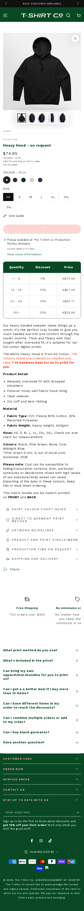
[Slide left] (6, 3)
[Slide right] (77, 3)
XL (53, 197)
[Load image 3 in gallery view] (42, 117)
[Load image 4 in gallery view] (52, 117)
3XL (9, 207)
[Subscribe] (78, 812)
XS (8, 197)
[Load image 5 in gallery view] (62, 117)
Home (6, 131)
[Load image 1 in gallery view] (21, 117)
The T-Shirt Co (24, 880)
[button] (68, 15)
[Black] (6, 180)
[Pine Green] (23, 180)
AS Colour (10, 139)
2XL (66, 197)
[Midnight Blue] (40, 180)
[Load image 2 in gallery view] (31, 117)
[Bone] (31, 180)
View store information (24, 254)
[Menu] (5, 15)
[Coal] (15, 180)
